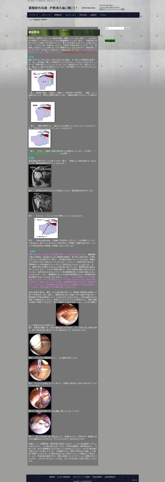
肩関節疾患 (58, 15)
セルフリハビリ (70, 15)
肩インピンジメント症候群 (82, 477)
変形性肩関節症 (97, 477)
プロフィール (46, 15)
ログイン (135, 480)
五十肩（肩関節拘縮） (64, 477)
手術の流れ (83, 15)
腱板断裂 (52, 477)
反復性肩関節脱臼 (110, 477)
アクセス (103, 15)
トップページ (33, 15)
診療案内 (93, 15)
